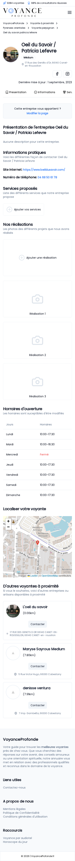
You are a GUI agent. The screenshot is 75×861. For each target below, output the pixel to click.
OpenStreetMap (50, 575)
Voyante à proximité (42, 23)
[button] (37, 543)
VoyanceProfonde (13, 23)
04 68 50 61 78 (47, 177)
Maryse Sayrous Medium (44, 649)
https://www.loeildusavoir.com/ (44, 170)
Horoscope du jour (15, 842)
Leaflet (34, 575)
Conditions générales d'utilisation (25, 817)
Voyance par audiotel (17, 838)
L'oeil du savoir (35, 606)
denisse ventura (36, 688)
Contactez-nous (14, 787)
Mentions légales (14, 809)
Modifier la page (37, 113)
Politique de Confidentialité (21, 813)
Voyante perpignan (43, 27)
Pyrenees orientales (14, 27)
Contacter (38, 624)
